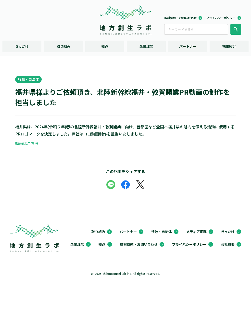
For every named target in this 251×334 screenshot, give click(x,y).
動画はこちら (27, 143)
